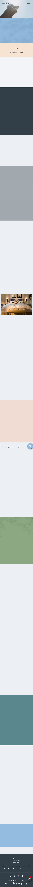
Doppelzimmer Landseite (13, 325)
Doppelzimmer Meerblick (13, 345)
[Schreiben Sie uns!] (6, 884)
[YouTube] (10, 876)
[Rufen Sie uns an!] (11, 884)
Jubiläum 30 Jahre (16, 37)
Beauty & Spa (24, 30)
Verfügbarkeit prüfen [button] (16, 52)
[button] (27, 884)
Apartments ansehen (16, 436)
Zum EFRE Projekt (8, 621)
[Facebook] (14, 876)
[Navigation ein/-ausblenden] (28, 3)
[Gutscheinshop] (16, 884)
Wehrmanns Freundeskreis (18, 794)
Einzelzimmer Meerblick (13, 356)
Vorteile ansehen (8, 161)
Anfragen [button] (16, 48)
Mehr (4, 337)
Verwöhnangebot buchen (16, 558)
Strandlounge (8, 501)
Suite (5, 351)
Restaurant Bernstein (12, 477)
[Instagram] (18, 876)
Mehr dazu (8, 122)
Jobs (4, 794)
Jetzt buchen (8, 30)
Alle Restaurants (12, 510)
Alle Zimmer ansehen (14, 365)
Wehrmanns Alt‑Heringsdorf (15, 495)
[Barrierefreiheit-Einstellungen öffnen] (30, 446)
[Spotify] (22, 876)
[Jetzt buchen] (22, 884)
